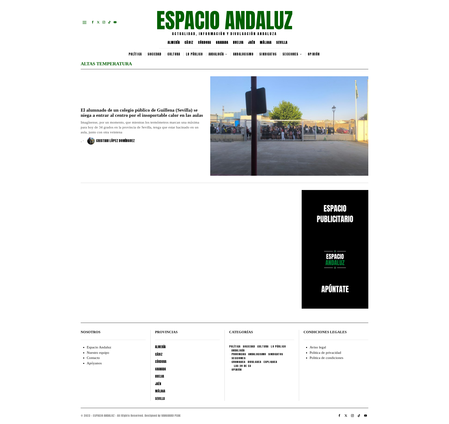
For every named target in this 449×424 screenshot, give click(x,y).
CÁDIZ (189, 42)
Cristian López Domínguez (115, 140)
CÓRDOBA (204, 42)
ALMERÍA (174, 42)
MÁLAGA (266, 42)
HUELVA (238, 42)
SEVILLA (282, 42)
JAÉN (251, 42)
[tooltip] (92, 22)
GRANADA (222, 42)
